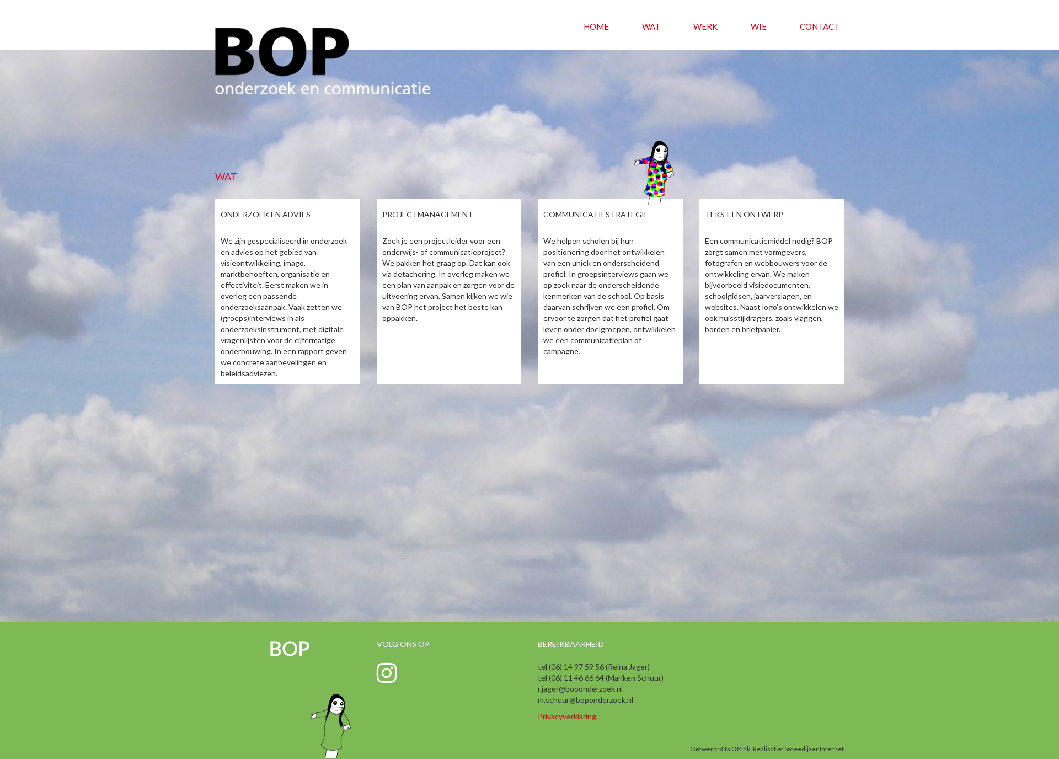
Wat (651, 26)
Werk (705, 26)
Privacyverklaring (567, 716)
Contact (819, 26)
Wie (759, 26)
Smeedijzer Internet (814, 749)
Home (596, 26)
